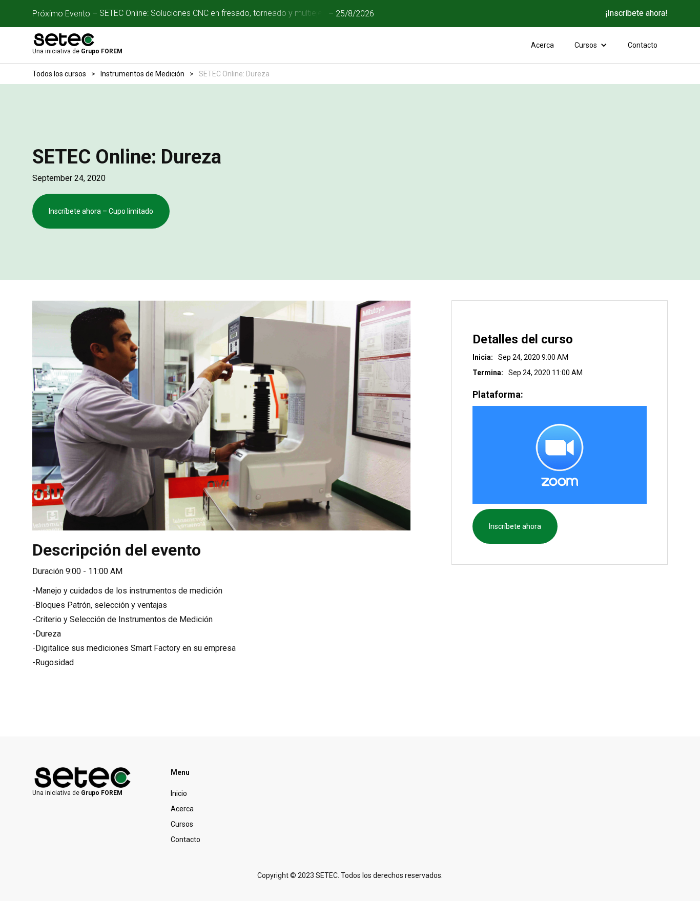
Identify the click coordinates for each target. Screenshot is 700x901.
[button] (590, 45)
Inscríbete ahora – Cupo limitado (101, 211)
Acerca (542, 45)
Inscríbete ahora (515, 526)
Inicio (179, 793)
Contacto (642, 45)
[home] (64, 39)
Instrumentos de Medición (142, 74)
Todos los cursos (59, 74)
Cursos (182, 824)
